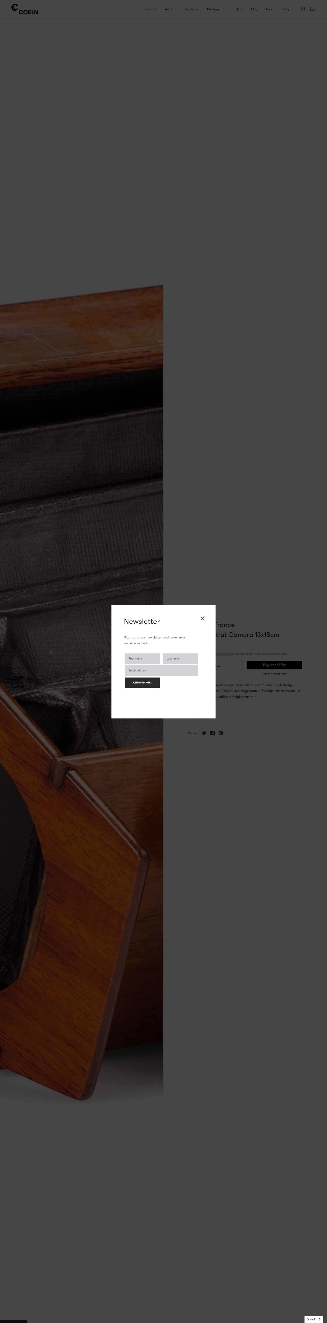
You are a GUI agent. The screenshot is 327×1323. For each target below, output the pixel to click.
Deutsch (311, 1319)
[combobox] (313, 1319)
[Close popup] (202, 618)
